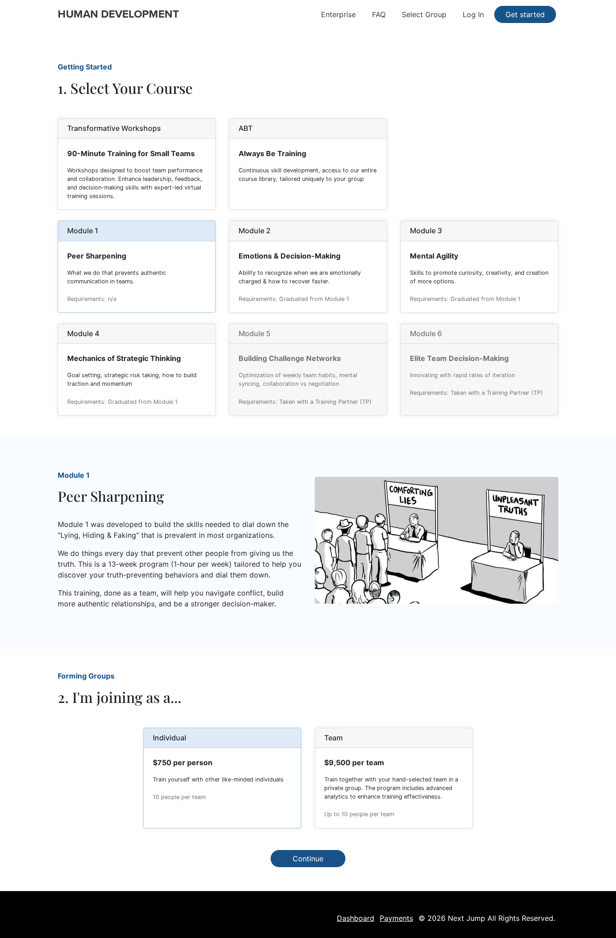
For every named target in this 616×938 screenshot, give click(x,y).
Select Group (424, 14)
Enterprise (338, 14)
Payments (396, 918)
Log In (473, 14)
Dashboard (355, 918)
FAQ (379, 14)
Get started (525, 14)
